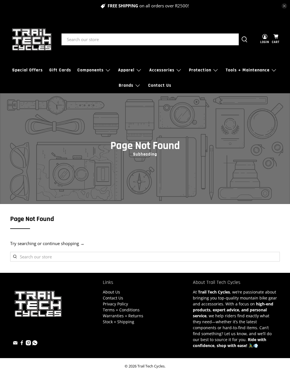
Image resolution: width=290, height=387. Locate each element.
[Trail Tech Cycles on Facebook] (21, 343)
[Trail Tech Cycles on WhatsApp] (34, 343)
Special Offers (27, 70)
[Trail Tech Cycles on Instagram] (28, 343)
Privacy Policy (115, 304)
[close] (284, 6)
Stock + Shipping (118, 321)
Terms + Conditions (121, 309)
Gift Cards (60, 70)
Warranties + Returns (123, 315)
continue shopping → (63, 243)
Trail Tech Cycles (151, 366)
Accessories (161, 70)
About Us (111, 292)
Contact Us (159, 85)
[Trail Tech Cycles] (31, 39)
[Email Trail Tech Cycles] (15, 343)
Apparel (126, 70)
